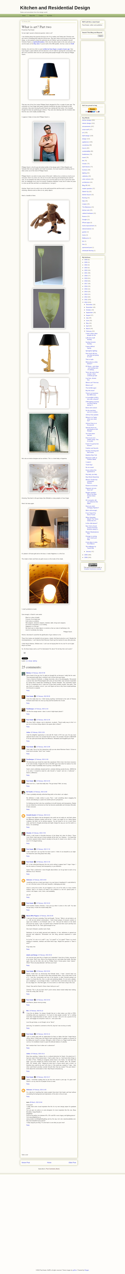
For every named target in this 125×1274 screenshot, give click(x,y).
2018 (86, 281)
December (89, 304)
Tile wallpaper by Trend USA (91, 547)
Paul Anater (29, 696)
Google (84, 219)
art (27, 661)
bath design (85, 135)
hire (83, 244)
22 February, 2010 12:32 (41, 709)
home (84, 235)
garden (84, 232)
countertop (85, 145)
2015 (86, 289)
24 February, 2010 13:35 (39, 1089)
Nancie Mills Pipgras (32, 915)
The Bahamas (86, 207)
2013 (86, 294)
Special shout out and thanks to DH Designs (92, 429)
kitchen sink (85, 210)
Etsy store (37, 44)
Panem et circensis (91, 485)
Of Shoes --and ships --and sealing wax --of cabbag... (92, 368)
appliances (85, 142)
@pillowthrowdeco (39, 42)
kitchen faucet (86, 194)
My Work (49, 15)
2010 (86, 302)
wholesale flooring (87, 250)
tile (83, 160)
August (88, 315)
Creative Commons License (92, 569)
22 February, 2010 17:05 (39, 833)
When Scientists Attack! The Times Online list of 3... (92, 519)
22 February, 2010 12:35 (43, 719)
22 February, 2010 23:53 (43, 1000)
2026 (86, 259)
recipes (84, 204)
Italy (83, 201)
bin (83, 241)
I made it (88, 462)
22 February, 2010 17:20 (43, 862)
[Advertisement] (92, 71)
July (87, 318)
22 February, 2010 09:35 (43, 696)
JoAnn (28, 732)
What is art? (89, 385)
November (89, 307)
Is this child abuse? (91, 523)
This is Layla (89, 359)
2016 (86, 286)
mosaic (84, 163)
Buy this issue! (90, 390)
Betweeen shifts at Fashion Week (91, 458)
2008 (86, 557)
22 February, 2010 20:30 (46, 915)
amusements (86, 126)
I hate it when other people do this (92, 334)
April (87, 326)
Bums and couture (91, 407)
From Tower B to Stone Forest (91, 513)
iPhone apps (86, 222)
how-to (84, 148)
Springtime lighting (91, 351)
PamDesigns (30, 709)
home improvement (88, 225)
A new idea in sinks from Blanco (91, 543)
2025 (86, 262)
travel (84, 157)
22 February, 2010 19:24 (43, 903)
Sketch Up (85, 191)
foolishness (85, 154)
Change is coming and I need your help (91, 537)
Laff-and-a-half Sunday (90, 338)
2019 (86, 278)
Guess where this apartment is (91, 470)
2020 (86, 275)
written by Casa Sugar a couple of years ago (56, 49)
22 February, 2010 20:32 (45, 955)
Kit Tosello (29, 792)
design (30, 661)
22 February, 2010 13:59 (40, 792)
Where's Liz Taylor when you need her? (91, 419)
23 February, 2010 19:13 (38, 1053)
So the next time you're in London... (92, 411)
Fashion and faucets (92, 448)
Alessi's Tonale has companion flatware (91, 481)
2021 (86, 273)
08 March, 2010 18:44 (36, 1102)
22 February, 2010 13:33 (43, 781)
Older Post (72, 1162)
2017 (86, 283)
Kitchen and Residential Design (55, 7)
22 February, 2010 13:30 (41, 759)
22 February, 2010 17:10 (43, 849)
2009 (86, 555)
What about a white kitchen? (92, 362)
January (88, 551)
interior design (86, 123)
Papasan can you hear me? (91, 489)
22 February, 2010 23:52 (43, 971)
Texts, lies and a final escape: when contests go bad (92, 373)
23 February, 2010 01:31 (43, 1034)
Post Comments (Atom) (52, 1169)
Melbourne (85, 238)
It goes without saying (90, 347)
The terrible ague (91, 388)
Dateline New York (91, 455)
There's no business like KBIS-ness (92, 394)
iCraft (72, 44)
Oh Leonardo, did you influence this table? (92, 501)
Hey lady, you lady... (92, 474)
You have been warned (90, 434)
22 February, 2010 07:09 (38, 673)
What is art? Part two (36, 26)
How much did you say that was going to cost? (92, 355)
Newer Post (26, 1162)
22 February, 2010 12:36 (38, 732)
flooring (84, 198)
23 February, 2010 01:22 (36, 1010)
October (88, 310)
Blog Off (84, 185)
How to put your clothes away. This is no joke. (92, 439)
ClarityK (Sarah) (31, 815)
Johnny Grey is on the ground (91, 424)
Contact (41, 15)
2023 (86, 267)
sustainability (86, 151)
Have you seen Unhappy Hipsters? (92, 507)
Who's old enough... (92, 510)
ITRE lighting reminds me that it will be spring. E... (92, 403)
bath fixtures (86, 166)
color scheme (86, 179)
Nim (27, 1010)
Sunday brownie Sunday (91, 343)
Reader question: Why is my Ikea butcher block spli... (91, 495)
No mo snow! (90, 467)
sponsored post (87, 247)
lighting (35, 661)
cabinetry (85, 176)
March (88, 328)
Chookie (28, 833)
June (87, 320)
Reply (28, 690)
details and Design (32, 955)
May (87, 323)
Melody (28, 673)
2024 (86, 265)
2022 (86, 270)
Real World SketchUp (92, 477)
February (89, 331)
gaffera (75, 1270)
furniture (84, 170)
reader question (87, 188)
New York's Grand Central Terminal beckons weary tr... (92, 527)
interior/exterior (87, 229)
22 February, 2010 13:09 (43, 747)
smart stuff (85, 129)
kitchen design (86, 120)
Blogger (87, 1270)
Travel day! (89, 464)
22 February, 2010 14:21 (43, 815)
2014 (86, 291)
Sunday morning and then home (92, 451)
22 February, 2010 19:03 (39, 880)
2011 (86, 299)
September (89, 312)
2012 (86, 297)
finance (84, 216)
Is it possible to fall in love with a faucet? (92, 398)
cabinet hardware (87, 213)
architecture (86, 182)
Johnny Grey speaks (92, 414)
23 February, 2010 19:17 (43, 1077)
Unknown (29, 880)
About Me (32, 15)
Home (23, 15)
